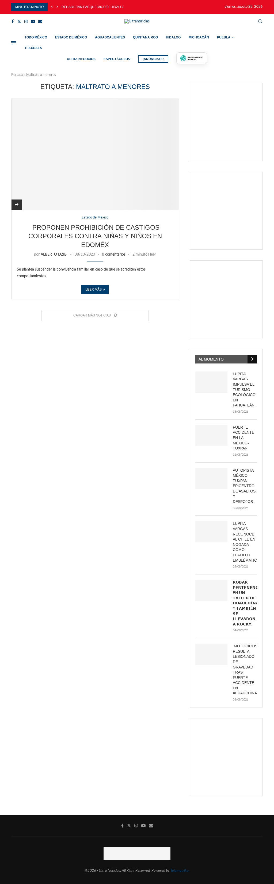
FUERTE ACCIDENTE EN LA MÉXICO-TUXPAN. (243, 437)
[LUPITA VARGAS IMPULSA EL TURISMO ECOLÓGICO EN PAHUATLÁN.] (211, 382)
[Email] (40, 21)
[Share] (16, 205)
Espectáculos (117, 59)
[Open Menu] (13, 42)
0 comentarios (113, 254)
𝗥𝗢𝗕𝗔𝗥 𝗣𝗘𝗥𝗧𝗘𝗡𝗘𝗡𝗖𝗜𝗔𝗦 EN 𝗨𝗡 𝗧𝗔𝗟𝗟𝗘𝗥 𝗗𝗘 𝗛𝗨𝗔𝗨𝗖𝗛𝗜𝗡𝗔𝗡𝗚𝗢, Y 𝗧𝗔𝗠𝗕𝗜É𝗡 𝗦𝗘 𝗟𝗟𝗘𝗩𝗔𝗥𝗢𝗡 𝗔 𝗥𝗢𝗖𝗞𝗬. (245, 603)
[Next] (57, 7)
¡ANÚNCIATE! (153, 59)
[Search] (260, 21)
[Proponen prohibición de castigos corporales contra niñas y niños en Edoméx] (95, 154)
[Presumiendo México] (191, 58)
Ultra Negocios (81, 59)
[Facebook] (12, 21)
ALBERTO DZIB (54, 254)
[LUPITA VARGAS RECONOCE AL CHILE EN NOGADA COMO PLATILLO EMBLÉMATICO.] (211, 531)
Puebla (223, 37)
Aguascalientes (110, 37)
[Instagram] (26, 21)
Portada (17, 75)
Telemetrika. (179, 871)
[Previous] (52, 7)
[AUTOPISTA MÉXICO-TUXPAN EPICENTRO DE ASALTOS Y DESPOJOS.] (211, 478)
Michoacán (199, 37)
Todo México (36, 37)
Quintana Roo (145, 37)
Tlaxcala (33, 48)
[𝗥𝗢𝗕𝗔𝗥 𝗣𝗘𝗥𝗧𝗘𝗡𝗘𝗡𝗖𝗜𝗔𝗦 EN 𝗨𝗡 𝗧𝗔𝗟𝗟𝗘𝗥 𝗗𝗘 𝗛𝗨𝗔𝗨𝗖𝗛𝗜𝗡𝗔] (211, 590)
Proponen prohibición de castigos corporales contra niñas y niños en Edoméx (95, 236)
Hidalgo (173, 37)
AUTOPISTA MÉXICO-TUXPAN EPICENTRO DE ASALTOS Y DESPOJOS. (244, 486)
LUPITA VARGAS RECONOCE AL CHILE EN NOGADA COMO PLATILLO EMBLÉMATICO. (245, 541)
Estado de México (71, 37)
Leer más (93, 289)
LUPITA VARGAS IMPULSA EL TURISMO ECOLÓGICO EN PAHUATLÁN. (244, 390)
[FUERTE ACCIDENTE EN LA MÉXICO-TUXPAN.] (211, 435)
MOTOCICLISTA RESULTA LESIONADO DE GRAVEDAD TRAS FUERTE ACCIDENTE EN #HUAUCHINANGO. (245, 669)
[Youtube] (33, 21)
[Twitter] (19, 21)
